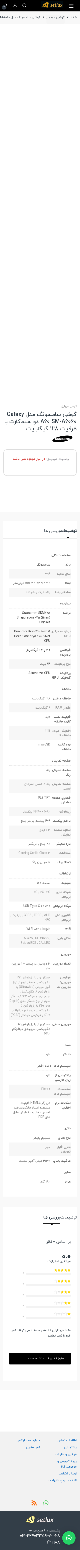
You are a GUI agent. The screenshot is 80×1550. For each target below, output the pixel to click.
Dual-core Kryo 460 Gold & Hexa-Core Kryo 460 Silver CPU (32, 636)
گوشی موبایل (55, 17)
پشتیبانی (70, 1447)
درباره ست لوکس (28, 1440)
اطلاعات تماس (67, 1440)
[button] (69, 1538)
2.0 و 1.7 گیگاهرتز (38, 650)
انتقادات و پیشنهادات (62, 1480)
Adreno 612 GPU (39, 673)
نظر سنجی (33, 1447)
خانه (74, 17)
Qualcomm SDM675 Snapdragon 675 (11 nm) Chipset (33, 618)
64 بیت (45, 664)
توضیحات (68, 531)
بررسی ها (52, 531)
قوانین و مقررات (66, 1454)
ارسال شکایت (68, 1474)
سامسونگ (43, 565)
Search (24, 5)
